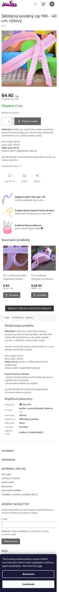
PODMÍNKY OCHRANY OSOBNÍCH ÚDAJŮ (20, 494)
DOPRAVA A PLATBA (11, 478)
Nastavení (28, 574)
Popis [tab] (7, 317)
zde (40, 566)
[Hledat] (35, 4)
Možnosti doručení (10, 112)
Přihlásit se (10, 541)
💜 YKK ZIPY (25, 404)
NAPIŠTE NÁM (8, 482)
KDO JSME (6, 474)
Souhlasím (28, 584)
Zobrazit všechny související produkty (29, 308)
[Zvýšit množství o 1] (12, 119)
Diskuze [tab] (29, 317)
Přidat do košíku (30, 121)
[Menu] (52, 4)
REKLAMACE (7, 486)
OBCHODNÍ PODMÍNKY (12, 490)
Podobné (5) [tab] (17, 317)
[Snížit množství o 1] (12, 123)
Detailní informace (10, 166)
